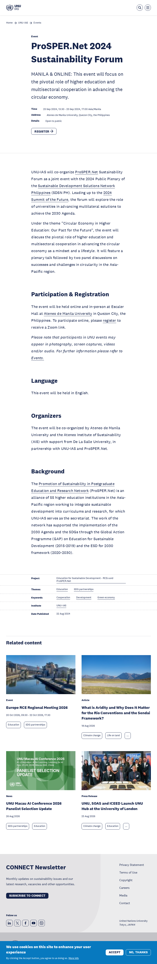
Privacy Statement (131, 865)
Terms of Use (128, 872)
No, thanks (138, 952)
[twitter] (17, 923)
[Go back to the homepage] (13, 8)
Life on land (113, 735)
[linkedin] (9, 923)
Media (123, 895)
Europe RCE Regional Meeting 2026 (37, 707)
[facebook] (25, 923)
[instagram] (41, 923)
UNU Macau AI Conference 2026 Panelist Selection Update (34, 806)
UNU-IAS (23, 22)
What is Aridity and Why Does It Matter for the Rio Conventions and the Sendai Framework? (116, 713)
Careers (124, 888)
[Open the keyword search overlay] (140, 8)
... (128, 735)
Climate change (92, 735)
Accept (114, 952)
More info (74, 958)
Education (13, 724)
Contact (124, 903)
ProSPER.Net (86, 172)
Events (37, 22)
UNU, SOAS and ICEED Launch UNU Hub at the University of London (112, 806)
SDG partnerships (35, 724)
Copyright (125, 880)
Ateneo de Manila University (68, 313)
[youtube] (33, 923)
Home (9, 22)
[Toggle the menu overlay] (148, 8)
